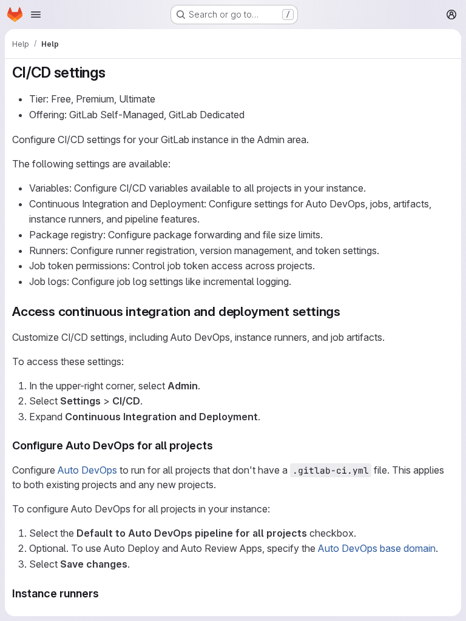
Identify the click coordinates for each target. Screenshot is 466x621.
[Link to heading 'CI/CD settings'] (113, 72)
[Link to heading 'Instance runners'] (105, 593)
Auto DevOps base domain (377, 548)
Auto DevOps (87, 470)
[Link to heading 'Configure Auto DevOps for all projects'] (219, 445)
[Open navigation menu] (36, 14)
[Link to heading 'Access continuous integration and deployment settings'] (347, 311)
